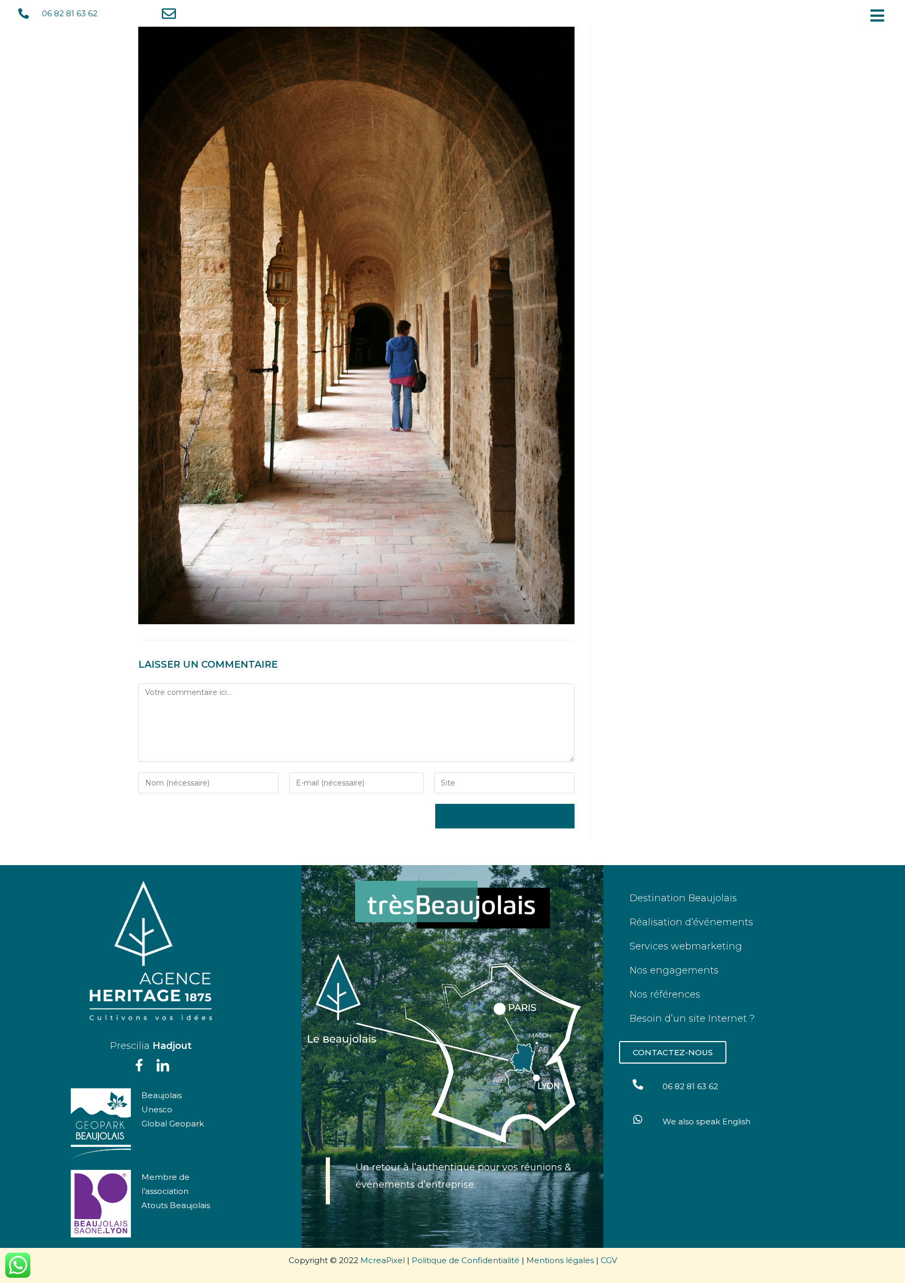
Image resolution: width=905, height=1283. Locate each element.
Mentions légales (560, 1260)
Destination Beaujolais (683, 898)
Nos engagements (674, 970)
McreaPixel (382, 1260)
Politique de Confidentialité (466, 1260)
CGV (609, 1260)
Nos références (665, 994)
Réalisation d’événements (691, 922)
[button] (880, 15)
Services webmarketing (686, 946)
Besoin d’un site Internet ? (692, 1018)
